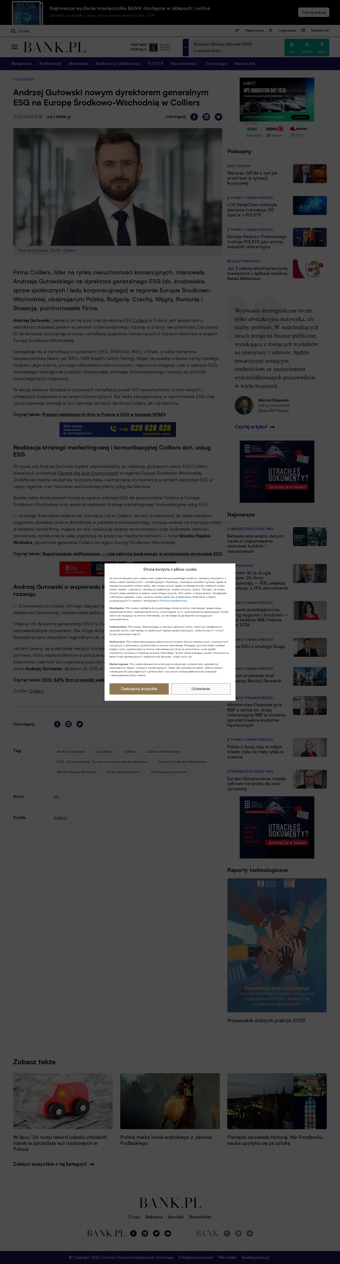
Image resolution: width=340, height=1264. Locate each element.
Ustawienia (201, 688)
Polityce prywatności (173, 600)
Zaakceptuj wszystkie (139, 688)
